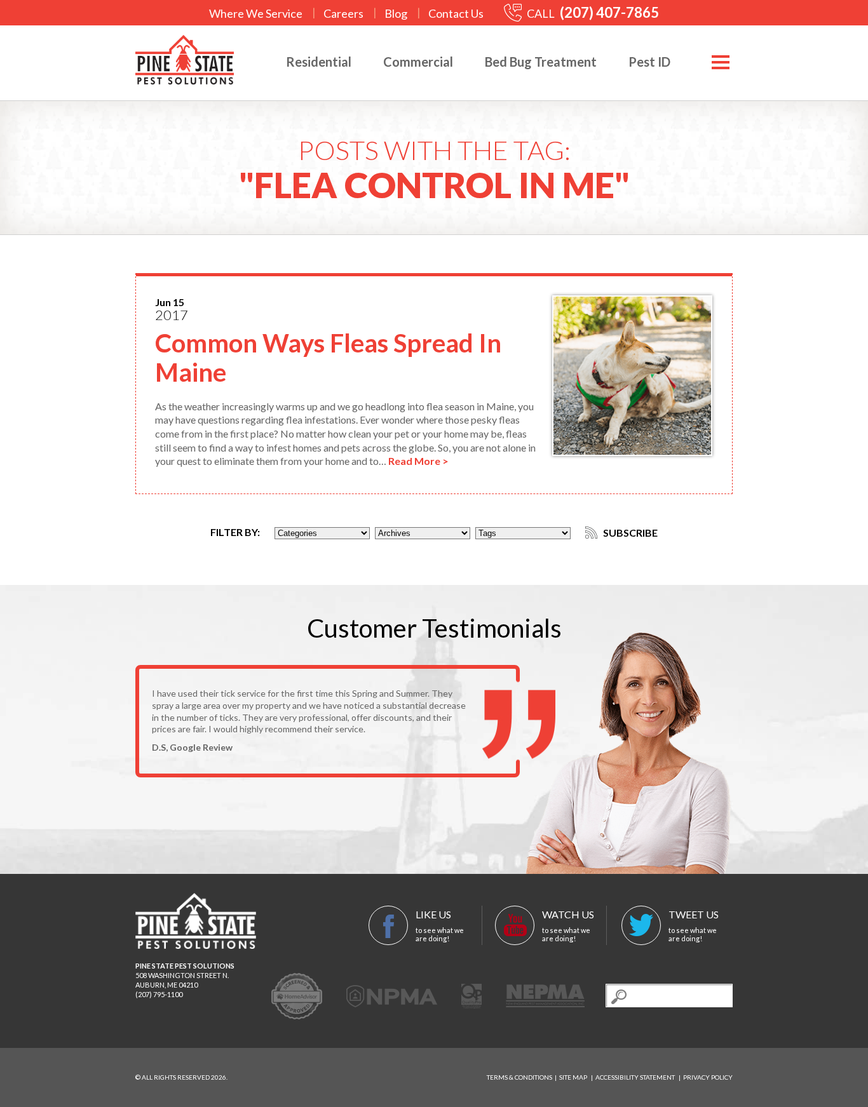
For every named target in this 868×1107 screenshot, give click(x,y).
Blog (395, 13)
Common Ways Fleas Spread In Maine (328, 357)
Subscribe (629, 533)
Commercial (418, 61)
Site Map (573, 1077)
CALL (592, 13)
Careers (343, 13)
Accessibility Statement (635, 1077)
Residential (318, 61)
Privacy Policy (708, 1077)
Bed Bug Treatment (541, 61)
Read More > (418, 461)
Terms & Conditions (519, 1077)
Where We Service (255, 13)
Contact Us (456, 13)
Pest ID (649, 61)
